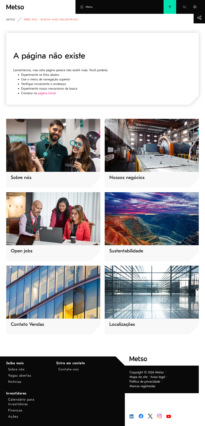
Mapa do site (139, 377)
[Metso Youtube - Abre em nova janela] (168, 416)
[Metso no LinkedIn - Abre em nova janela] (132, 416)
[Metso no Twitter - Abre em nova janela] (150, 416)
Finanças (15, 410)
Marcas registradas (142, 386)
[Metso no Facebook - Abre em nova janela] (141, 416)
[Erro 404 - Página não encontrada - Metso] (30, 7)
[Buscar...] (184, 7)
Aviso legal (157, 377)
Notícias (15, 382)
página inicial (47, 93)
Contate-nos (68, 369)
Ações (13, 416)
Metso (10, 19)
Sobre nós (16, 369)
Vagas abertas (19, 375)
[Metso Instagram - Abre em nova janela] (159, 416)
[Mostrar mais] (199, 17)
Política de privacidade (145, 381)
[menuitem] (170, 7)
